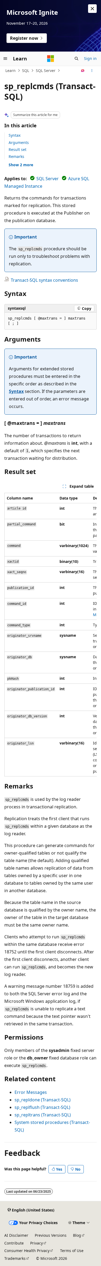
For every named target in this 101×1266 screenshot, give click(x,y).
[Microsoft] (50, 58)
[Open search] (76, 58)
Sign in (90, 58)
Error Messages (31, 1092)
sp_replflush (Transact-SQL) (42, 1107)
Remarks (16, 156)
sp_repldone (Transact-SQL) (43, 1100)
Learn (10, 70)
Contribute (14, 1243)
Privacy (36, 1243)
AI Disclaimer (16, 1235)
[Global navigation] (5, 58)
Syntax (14, 135)
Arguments (19, 142)
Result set (17, 149)
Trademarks (15, 1258)
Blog (77, 1235)
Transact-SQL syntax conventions (44, 280)
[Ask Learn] (82, 70)
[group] (50, 635)
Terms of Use (71, 1250)
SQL (25, 70)
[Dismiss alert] (92, 8)
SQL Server (45, 70)
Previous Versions (51, 1235)
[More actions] (92, 70)
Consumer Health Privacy (27, 1250)
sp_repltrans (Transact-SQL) (43, 1115)
